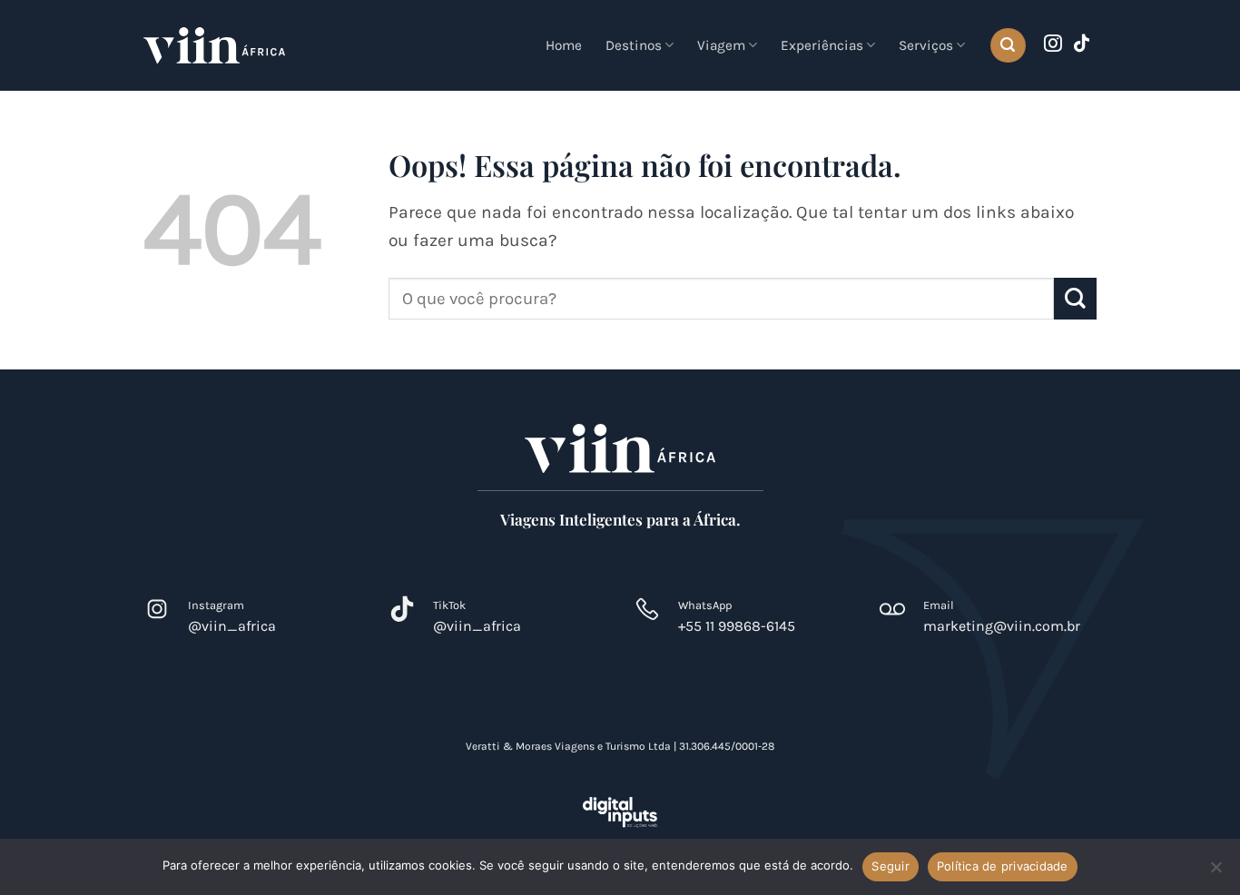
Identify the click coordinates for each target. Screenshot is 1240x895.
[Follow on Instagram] (1053, 44)
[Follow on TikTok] (1082, 44)
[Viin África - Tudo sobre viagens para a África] (214, 45)
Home (564, 45)
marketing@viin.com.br (1001, 625)
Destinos (633, 45)
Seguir (890, 866)
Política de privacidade (1002, 866)
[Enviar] (1075, 299)
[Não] (1215, 872)
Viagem (721, 45)
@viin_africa (232, 625)
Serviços (926, 45)
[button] (1007, 46)
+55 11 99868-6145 (736, 625)
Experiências (822, 45)
